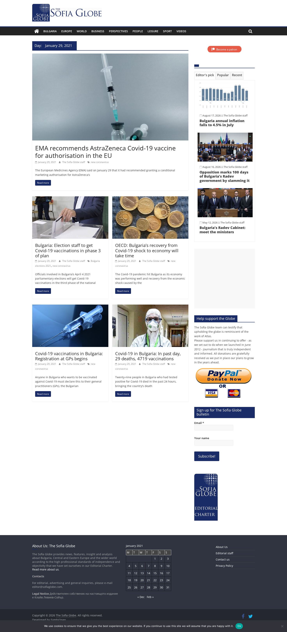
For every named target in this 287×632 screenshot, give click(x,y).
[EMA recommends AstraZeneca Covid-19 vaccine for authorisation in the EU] (110, 56)
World (82, 31)
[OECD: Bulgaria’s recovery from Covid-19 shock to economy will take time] (150, 199)
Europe (66, 31)
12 (135, 573)
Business (97, 31)
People (138, 31)
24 (167, 580)
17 (167, 573)
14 (148, 573)
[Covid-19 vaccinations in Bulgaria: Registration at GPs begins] (70, 307)
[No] (282, 626)
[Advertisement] (224, 278)
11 (129, 573)
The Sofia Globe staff (74, 162)
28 (148, 587)
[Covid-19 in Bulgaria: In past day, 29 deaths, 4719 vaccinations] (150, 307)
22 (155, 580)
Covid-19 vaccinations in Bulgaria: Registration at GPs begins (69, 355)
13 (142, 573)
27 (142, 587)
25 (129, 587)
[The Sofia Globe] (36, 31)
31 (167, 587)
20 (142, 580)
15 (155, 573)
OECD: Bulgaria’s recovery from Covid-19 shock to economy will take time (146, 250)
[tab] (205, 76)
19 (135, 580)
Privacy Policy (224, 566)
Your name (201, 438)
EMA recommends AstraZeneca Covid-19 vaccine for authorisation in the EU (105, 152)
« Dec (140, 597)
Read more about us (45, 569)
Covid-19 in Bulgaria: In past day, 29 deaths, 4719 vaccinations (148, 355)
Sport (167, 31)
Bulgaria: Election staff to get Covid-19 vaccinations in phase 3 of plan (68, 250)
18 (129, 580)
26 (135, 587)
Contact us (223, 559)
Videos (181, 31)
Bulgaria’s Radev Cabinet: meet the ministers (222, 229)
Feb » (150, 597)
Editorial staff (224, 553)
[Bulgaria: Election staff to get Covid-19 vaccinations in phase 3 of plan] (70, 199)
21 (148, 580)
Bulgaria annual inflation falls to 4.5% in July (222, 122)
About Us (222, 547)
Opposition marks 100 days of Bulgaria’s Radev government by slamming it (225, 176)
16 (161, 573)
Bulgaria (50, 31)
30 (161, 587)
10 (167, 566)
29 (155, 587)
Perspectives (118, 31)
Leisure (153, 31)
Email (199, 423)
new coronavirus (100, 162)
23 (161, 580)
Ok (239, 626)
